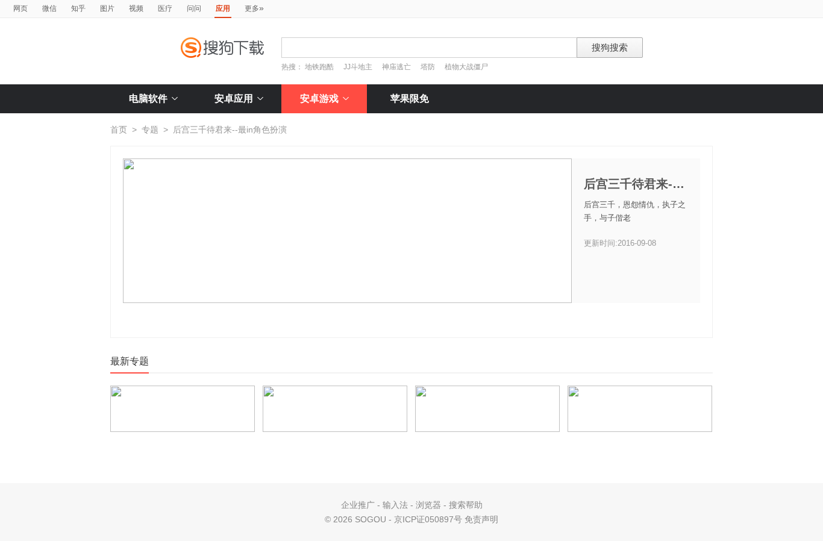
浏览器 (428, 505)
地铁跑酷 (319, 67)
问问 (194, 8)
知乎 (78, 8)
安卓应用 (233, 98)
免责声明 (481, 519)
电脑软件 (148, 98)
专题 (150, 129)
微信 (49, 8)
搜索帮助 (466, 505)
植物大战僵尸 (466, 67)
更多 (254, 8)
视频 (136, 8)
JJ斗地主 (357, 67)
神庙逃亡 (396, 67)
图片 (107, 8)
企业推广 (358, 505)
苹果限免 (409, 98)
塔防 (428, 67)
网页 (20, 8)
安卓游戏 (319, 98)
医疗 (165, 8)
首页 (118, 129)
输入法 (395, 505)
